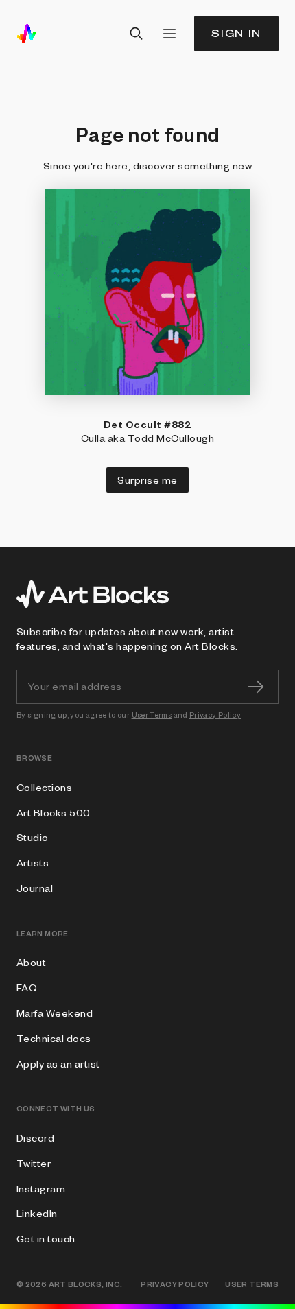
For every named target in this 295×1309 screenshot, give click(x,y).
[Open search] (136, 33)
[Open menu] (169, 33)
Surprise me (147, 479)
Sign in (236, 33)
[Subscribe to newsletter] (256, 687)
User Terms (152, 714)
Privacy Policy (215, 714)
